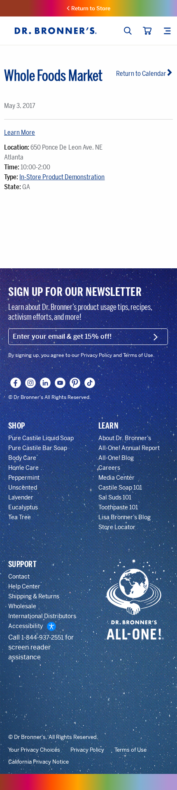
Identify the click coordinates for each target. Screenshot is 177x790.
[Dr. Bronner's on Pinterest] (75, 382)
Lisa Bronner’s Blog (124, 517)
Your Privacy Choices (34, 750)
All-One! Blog (116, 458)
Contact (19, 576)
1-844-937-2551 (42, 637)
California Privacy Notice (38, 762)
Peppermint (24, 477)
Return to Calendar (141, 73)
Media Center (116, 477)
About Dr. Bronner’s (124, 438)
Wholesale (22, 606)
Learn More (19, 132)
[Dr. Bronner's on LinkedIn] (45, 382)
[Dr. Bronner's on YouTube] (60, 382)
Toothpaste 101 (118, 507)
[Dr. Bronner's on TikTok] (90, 382)
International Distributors (42, 616)
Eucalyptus (23, 507)
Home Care (23, 467)
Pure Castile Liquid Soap (41, 438)
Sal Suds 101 (114, 497)
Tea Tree (19, 517)
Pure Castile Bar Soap (37, 448)
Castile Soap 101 (120, 487)
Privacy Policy (87, 750)
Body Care (22, 458)
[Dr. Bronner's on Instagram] (30, 382)
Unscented (22, 487)
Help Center (24, 586)
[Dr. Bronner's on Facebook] (15, 382)
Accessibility (25, 626)
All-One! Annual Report (129, 448)
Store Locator (116, 527)
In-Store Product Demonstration (62, 177)
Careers (109, 467)
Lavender (20, 497)
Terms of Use (130, 750)
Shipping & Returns (33, 596)
